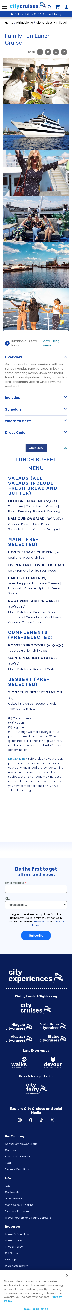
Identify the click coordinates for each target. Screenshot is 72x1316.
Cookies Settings (36, 1309)
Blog (8, 1163)
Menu (4, 6)
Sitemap (10, 1259)
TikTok (41, 1120)
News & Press (14, 1198)
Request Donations (17, 1169)
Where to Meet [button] (18, 421)
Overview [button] (13, 357)
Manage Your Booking (19, 1205)
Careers (10, 1150)
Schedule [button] (13, 409)
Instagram (20, 1120)
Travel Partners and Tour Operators (28, 1218)
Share (32, 52)
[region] (36, 1293)
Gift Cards (11, 1253)
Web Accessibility (16, 1266)
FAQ (7, 1186)
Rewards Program (17, 1211)
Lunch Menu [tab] (36, 447)
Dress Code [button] (15, 432)
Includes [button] (12, 397)
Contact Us (12, 1192)
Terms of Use (13, 1240)
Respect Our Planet (17, 1156)
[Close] (67, 1275)
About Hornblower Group (21, 1144)
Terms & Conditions (17, 1234)
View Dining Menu (51, 343)
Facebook (30, 1120)
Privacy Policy (14, 1247)
